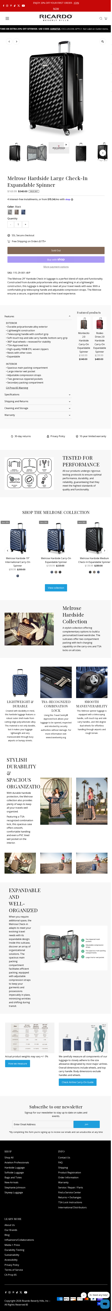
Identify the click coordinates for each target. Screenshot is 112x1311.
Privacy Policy (57, 436)
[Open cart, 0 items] (105, 18)
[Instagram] (7, 5)
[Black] (60, 572)
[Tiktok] (14, 5)
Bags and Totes (13, 1177)
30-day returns (23, 436)
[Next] (16, 41)
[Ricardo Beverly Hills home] (56, 19)
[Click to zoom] (102, 41)
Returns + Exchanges (69, 1197)
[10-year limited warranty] (77, 436)
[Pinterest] (11, 5)
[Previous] (9, 41)
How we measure (17, 1063)
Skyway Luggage (14, 1192)
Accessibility (11, 1259)
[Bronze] (56, 572)
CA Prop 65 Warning (17, 387)
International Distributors (72, 1207)
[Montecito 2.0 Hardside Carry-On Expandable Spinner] (84, 323)
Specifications (12, 394)
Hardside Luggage (15, 1167)
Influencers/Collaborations (19, 1239)
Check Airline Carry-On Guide (77, 1082)
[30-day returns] (12, 436)
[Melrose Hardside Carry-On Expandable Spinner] (56, 537)
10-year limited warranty (92, 436)
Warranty (10, 415)
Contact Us (64, 1157)
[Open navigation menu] (16, 18)
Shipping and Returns (16, 401)
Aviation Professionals (17, 1162)
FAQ (60, 1162)
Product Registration (69, 1172)
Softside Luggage (14, 1172)
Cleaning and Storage (16, 408)
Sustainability (12, 1254)
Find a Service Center (69, 1192)
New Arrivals (11, 1182)
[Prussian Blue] (51, 572)
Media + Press (12, 1245)
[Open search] (101, 18)
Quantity (12, 218)
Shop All (9, 1157)
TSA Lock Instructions (70, 1202)
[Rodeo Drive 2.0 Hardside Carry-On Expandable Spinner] (99, 323)
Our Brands (11, 1230)
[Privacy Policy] (48, 436)
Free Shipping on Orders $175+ (29, 241)
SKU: (9, 272)
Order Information (68, 1177)
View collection (56, 587)
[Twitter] (19, 5)
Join (86, 1124)
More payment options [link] (56, 266)
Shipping (63, 1167)
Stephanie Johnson (15, 1187)
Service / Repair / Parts (70, 1187)
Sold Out (56, 250)
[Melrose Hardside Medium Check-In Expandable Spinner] (94, 537)
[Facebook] (3, 5)
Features (9, 316)
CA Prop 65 (11, 1274)
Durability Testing (14, 1250)
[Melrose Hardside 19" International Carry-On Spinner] (17, 537)
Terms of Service (14, 1269)
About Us (10, 1225)
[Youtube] (23, 5)
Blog (7, 1235)
